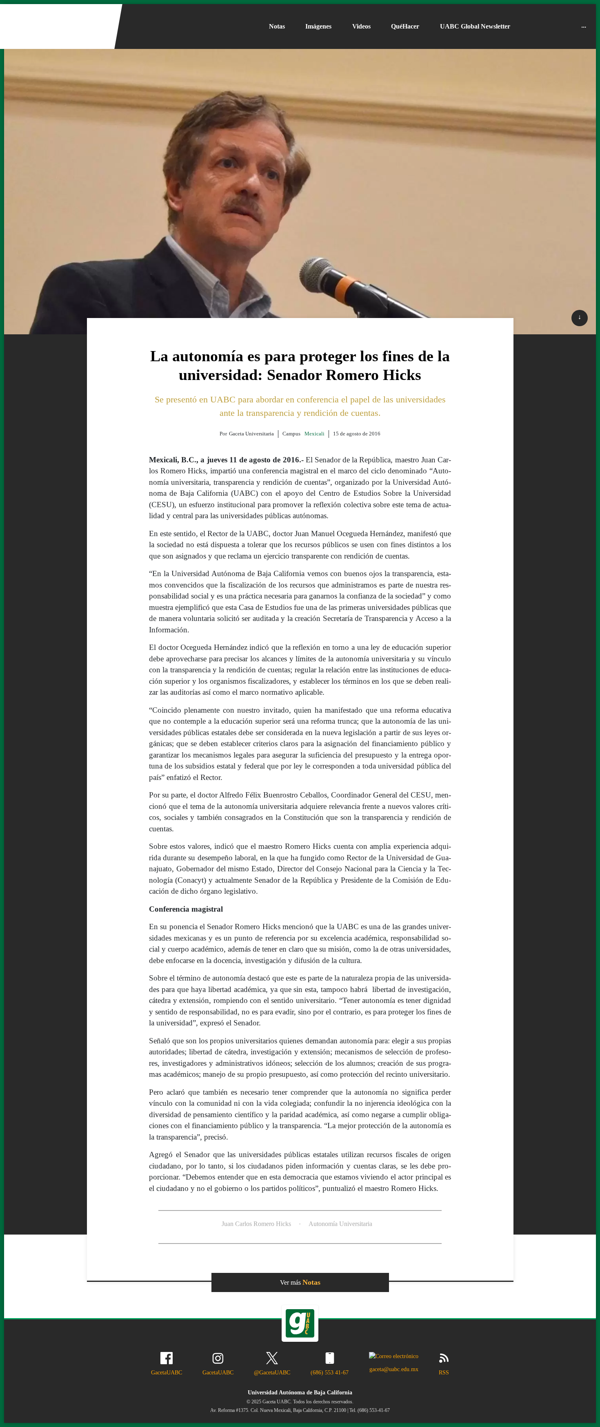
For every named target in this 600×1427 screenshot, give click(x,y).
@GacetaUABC (272, 1372)
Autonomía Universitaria (340, 1223)
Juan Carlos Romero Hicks (256, 1223)
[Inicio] (58, 26)
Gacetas (533, 26)
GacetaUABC (166, 1372)
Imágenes (318, 26)
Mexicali (314, 434)
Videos (361, 26)
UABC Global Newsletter (475, 26)
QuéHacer (405, 26)
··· (583, 26)
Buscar (558, 26)
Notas (277, 26)
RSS (444, 1372)
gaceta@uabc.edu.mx (393, 1369)
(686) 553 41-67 (330, 1372)
